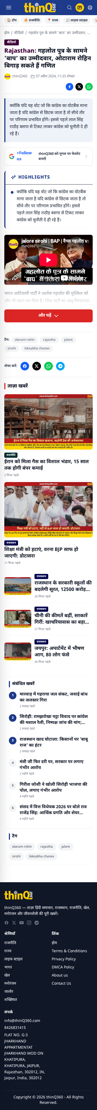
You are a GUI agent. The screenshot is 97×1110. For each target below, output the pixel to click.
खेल (7, 975)
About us (60, 975)
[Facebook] (6, 923)
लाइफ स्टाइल (13, 959)
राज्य (7, 951)
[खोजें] (69, 7)
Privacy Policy (64, 959)
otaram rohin (24, 340)
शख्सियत (10, 999)
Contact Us (61, 983)
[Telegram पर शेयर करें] (60, 366)
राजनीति (10, 943)
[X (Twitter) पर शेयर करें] (79, 87)
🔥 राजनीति (32, 20)
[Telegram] (36, 923)
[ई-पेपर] (79, 7)
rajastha (49, 340)
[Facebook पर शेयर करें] (69, 87)
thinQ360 (19, 76)
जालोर (8, 991)
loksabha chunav (37, 348)
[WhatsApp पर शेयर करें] (89, 87)
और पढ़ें (44, 316)
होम (6, 33)
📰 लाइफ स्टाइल (77, 20)
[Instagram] (29, 923)
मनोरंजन (10, 983)
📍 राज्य (52, 20)
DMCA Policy (63, 967)
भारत (8, 967)
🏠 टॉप (11, 20)
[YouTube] (21, 923)
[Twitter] (14, 923)
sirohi (12, 348)
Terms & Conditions (69, 951)
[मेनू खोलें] (8, 7)
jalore (68, 340)
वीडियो (19, 33)
